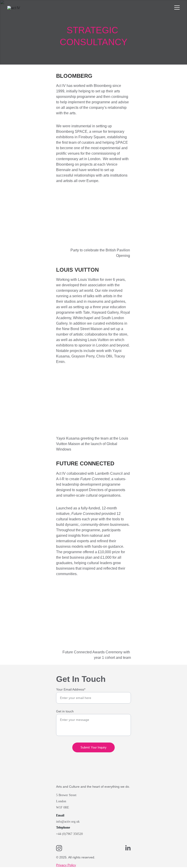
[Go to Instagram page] (61, 848)
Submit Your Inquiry (93, 747)
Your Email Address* (70, 689)
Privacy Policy (66, 865)
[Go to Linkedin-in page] (128, 848)
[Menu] (177, 7)
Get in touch (65, 711)
